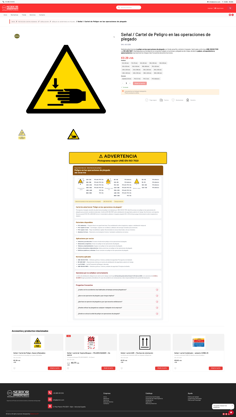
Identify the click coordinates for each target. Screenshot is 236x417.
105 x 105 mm (153, 63)
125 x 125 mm (125, 66)
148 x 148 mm (135, 66)
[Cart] (230, 8)
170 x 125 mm (155, 66)
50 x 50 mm (125, 63)
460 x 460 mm (126, 73)
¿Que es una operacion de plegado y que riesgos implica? (96, 295)
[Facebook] (230, 15)
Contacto (42, 15)
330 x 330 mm (157, 69)
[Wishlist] (14, 368)
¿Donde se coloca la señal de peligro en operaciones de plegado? (99, 313)
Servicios (32, 15)
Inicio (5, 15)
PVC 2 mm (146, 78)
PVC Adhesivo (155, 78)
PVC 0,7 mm (137, 78)
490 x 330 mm (137, 73)
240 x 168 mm (136, 69)
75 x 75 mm (134, 63)
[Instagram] (232, 15)
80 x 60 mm (143, 63)
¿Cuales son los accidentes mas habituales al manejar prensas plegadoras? (102, 289)
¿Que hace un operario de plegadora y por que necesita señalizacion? (100, 301)
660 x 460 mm (147, 73)
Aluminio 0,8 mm (126, 78)
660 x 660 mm (158, 73)
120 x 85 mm (162, 63)
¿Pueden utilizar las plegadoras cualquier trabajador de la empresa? (100, 307)
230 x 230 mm (126, 69)
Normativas (14, 15)
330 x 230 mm (147, 69)
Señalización (44, 21)
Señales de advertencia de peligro (63, 21)
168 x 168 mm (145, 66)
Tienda (24, 15)
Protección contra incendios (27, 21)
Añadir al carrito (140, 83)
